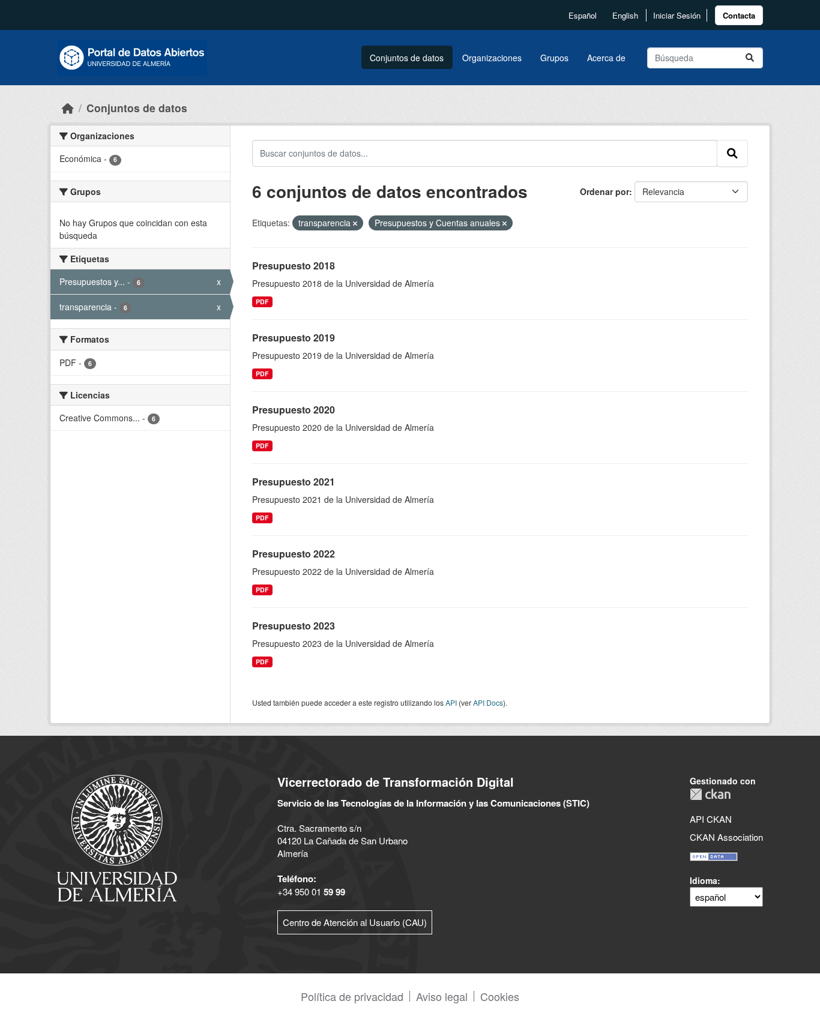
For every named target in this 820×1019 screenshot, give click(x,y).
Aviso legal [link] (442, 996)
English (625, 15)
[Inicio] (68, 107)
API (451, 702)
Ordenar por (604, 191)
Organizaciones (492, 58)
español (582, 15)
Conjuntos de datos (407, 58)
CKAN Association (726, 837)
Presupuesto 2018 (293, 265)
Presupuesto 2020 (293, 409)
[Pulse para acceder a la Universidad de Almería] (117, 837)
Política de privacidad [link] (352, 996)
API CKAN (711, 819)
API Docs (488, 702)
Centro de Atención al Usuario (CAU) (355, 922)
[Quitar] (355, 223)
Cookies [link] (499, 996)
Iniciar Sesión (677, 15)
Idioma (703, 880)
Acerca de (606, 58)
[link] (739, 15)
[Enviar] (750, 57)
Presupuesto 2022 (293, 554)
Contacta (739, 15)
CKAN (710, 794)
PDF (262, 301)
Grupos (554, 58)
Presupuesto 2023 (293, 626)
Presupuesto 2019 (293, 337)
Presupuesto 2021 (293, 481)
